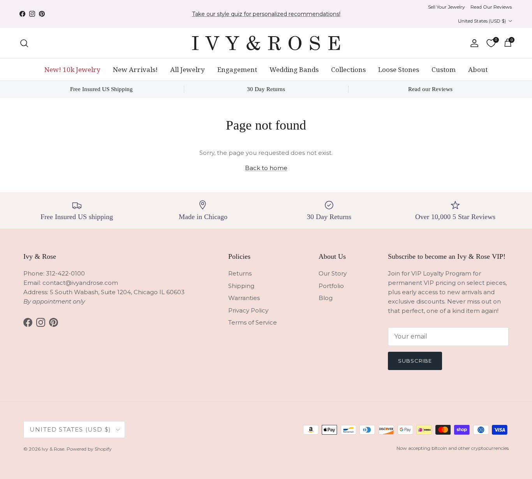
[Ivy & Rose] (266, 43)
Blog (326, 298)
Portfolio (331, 286)
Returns (240, 273)
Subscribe (415, 361)
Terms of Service (252, 322)
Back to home (266, 168)
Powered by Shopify (89, 449)
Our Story (333, 273)
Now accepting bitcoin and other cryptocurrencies (452, 448)
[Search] (24, 43)
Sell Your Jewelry (446, 7)
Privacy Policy (248, 310)
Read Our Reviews (491, 7)
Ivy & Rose (53, 449)
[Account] (473, 43)
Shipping (241, 286)
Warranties (244, 298)
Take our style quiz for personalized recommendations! (266, 14)
